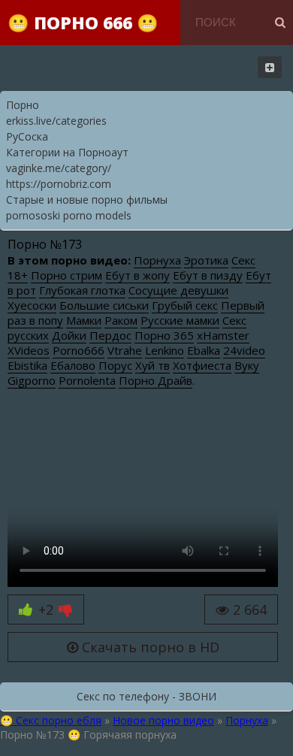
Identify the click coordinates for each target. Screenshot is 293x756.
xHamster (223, 335)
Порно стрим (66, 275)
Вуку (246, 365)
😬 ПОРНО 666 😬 (83, 23)
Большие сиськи (104, 305)
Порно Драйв (155, 380)
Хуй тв (152, 365)
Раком (120, 320)
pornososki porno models (68, 215)
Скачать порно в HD (148, 647)
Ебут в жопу (137, 275)
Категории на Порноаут (67, 152)
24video (244, 350)
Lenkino (164, 350)
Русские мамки (179, 320)
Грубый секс (185, 305)
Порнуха (157, 260)
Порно (22, 105)
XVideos (29, 350)
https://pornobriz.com (58, 184)
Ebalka (203, 350)
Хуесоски (32, 305)
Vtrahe (124, 350)
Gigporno (32, 380)
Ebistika (27, 365)
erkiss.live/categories (56, 120)
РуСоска (27, 136)
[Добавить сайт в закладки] (270, 67)
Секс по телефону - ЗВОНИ (146, 696)
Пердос (110, 335)
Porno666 (78, 350)
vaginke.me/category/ (58, 168)
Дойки (69, 335)
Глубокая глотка (82, 290)
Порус (115, 365)
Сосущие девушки (178, 290)
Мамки (83, 320)
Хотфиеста (202, 365)
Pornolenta (87, 380)
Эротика (206, 260)
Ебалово (72, 365)
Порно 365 (164, 335)
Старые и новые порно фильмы (87, 199)
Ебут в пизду (208, 275)
